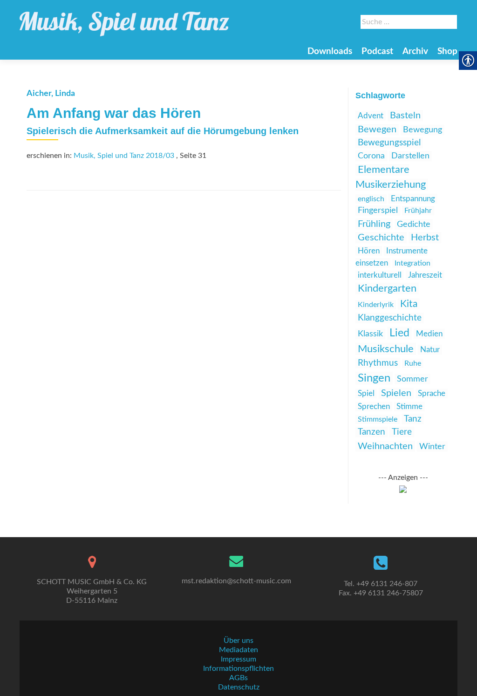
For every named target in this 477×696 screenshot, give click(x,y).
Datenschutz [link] (238, 687)
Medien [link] (429, 334)
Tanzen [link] (371, 432)
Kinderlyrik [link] (376, 304)
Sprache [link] (431, 393)
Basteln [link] (405, 115)
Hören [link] (369, 251)
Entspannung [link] (413, 199)
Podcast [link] (377, 51)
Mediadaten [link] (238, 650)
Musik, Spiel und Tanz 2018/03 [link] (124, 155)
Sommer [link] (412, 379)
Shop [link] (447, 51)
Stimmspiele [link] (377, 419)
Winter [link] (432, 446)
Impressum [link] (238, 659)
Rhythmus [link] (378, 363)
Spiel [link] (366, 393)
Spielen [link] (396, 393)
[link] (124, 19)
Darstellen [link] (410, 156)
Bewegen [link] (377, 129)
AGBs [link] (238, 678)
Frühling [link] (374, 224)
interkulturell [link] (380, 275)
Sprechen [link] (374, 406)
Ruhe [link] (412, 363)
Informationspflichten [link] (238, 668)
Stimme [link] (409, 406)
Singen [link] (374, 378)
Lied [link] (399, 333)
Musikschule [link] (386, 349)
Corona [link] (371, 155)
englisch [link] (371, 199)
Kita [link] (408, 304)
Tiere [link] (402, 432)
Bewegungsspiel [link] (389, 142)
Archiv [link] (415, 51)
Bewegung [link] (422, 130)
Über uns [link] (238, 640)
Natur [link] (430, 350)
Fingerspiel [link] (378, 210)
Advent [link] (370, 116)
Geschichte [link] (381, 237)
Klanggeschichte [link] (390, 318)
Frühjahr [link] (418, 210)
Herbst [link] (425, 237)
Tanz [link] (413, 419)
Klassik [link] (370, 334)
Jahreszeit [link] (425, 275)
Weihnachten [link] (385, 446)
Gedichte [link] (413, 224)
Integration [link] (412, 263)
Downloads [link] (329, 51)
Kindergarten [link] (387, 288)
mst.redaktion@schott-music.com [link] (236, 581)
